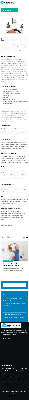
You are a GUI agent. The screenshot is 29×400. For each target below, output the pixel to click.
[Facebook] (9, 396)
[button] (27, 237)
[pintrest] (15, 396)
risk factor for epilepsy (14, 199)
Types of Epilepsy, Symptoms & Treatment (14, 317)
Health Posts (9, 225)
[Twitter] (12, 396)
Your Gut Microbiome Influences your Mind (14, 314)
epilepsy (3, 219)
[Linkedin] (18, 396)
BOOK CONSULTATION (8, 10)
